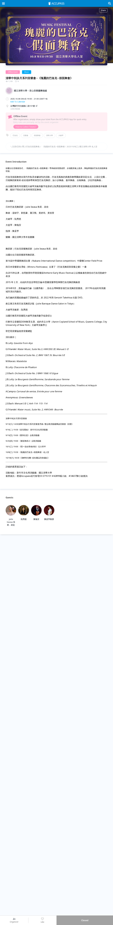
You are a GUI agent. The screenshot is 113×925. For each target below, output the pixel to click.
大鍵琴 (60, 135)
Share (103, 10)
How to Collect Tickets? (26, 126)
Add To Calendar (17, 101)
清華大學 (49, 135)
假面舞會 (37, 135)
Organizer (14, 921)
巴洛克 (15, 135)
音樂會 (25, 135)
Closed (84, 920)
